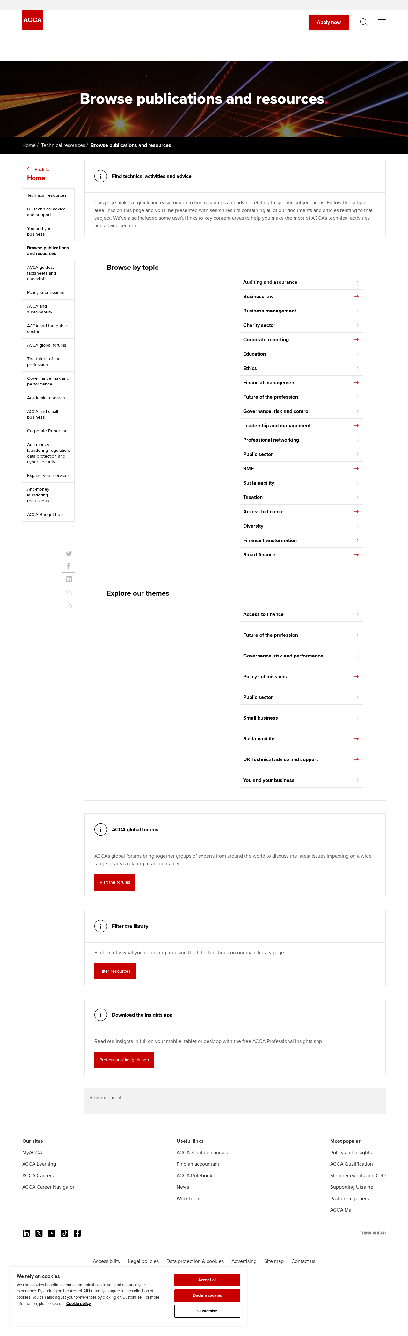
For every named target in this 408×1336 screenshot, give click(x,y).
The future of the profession (44, 361)
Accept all (207, 1279)
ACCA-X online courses (202, 1152)
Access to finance (263, 512)
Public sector (258, 454)
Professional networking (271, 440)
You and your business (40, 231)
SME (248, 469)
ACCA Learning (39, 1164)
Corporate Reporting (47, 431)
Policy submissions (45, 292)
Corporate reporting (266, 339)
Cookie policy (78, 1303)
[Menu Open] (382, 22)
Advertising (244, 1261)
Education (254, 354)
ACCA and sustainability (39, 309)
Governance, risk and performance (48, 381)
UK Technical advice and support (280, 759)
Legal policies (143, 1261)
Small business (260, 718)
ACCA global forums (46, 345)
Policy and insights (351, 1152)
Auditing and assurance (270, 282)
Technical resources (63, 145)
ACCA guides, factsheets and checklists (41, 273)
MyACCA (32, 1152)
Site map (274, 1261)
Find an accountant (198, 1164)
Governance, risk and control (276, 411)
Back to (38, 174)
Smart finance (259, 555)
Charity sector (259, 325)
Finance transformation (270, 540)
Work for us (189, 1198)
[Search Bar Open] (364, 22)
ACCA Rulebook (194, 1175)
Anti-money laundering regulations (38, 495)
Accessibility (106, 1261)
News (183, 1187)
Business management (269, 311)
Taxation (253, 497)
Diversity (253, 526)
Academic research (46, 397)
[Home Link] (373, 1233)
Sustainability (258, 483)
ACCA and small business (42, 414)
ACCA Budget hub (45, 514)
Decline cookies (207, 1295)
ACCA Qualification (351, 1164)
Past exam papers (349, 1198)
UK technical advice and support (46, 211)
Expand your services (48, 475)
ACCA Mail (342, 1210)
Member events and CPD (358, 1175)
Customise (207, 1311)
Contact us (303, 1261)
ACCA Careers (38, 1175)
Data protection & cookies (195, 1261)
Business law (258, 296)
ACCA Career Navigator (48, 1187)
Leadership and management (276, 425)
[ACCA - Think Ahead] (32, 28)
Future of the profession (270, 397)
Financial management (269, 382)
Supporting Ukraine (351, 1187)
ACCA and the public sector (47, 328)
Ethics (250, 368)
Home (29, 145)
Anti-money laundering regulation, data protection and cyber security (48, 453)
